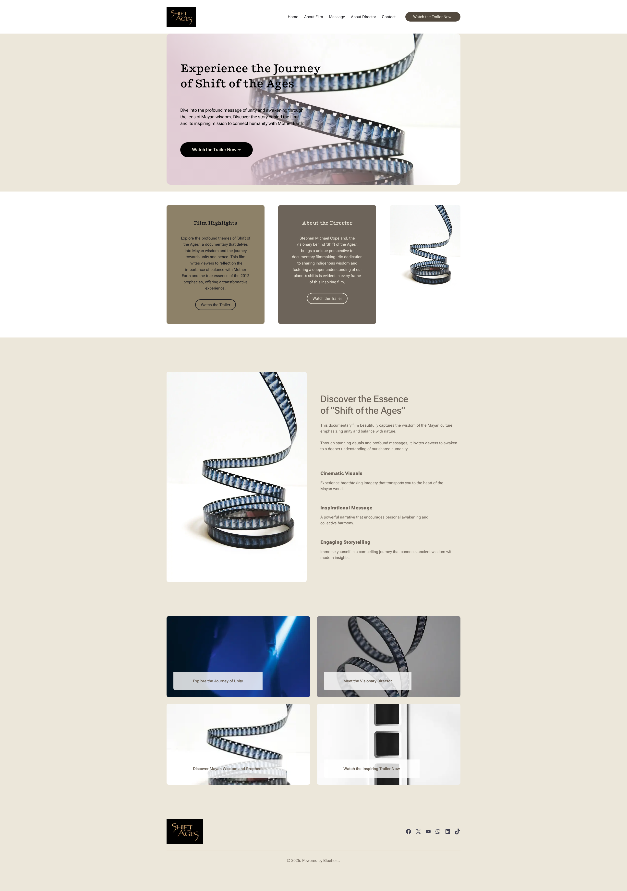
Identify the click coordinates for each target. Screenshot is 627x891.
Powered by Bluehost (320, 860)
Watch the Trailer (215, 304)
